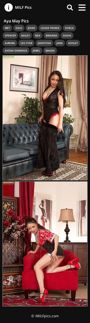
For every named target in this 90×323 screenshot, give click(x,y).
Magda (50, 50)
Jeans (31, 28)
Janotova (44, 43)
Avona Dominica (16, 50)
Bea (37, 35)
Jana (59, 43)
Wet (7, 28)
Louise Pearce (50, 28)
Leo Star (26, 43)
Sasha (67, 35)
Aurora (10, 43)
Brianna (51, 35)
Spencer (10, 35)
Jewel (36, 50)
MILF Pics (23, 7)
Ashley (73, 43)
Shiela (69, 28)
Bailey (25, 35)
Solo (19, 28)
